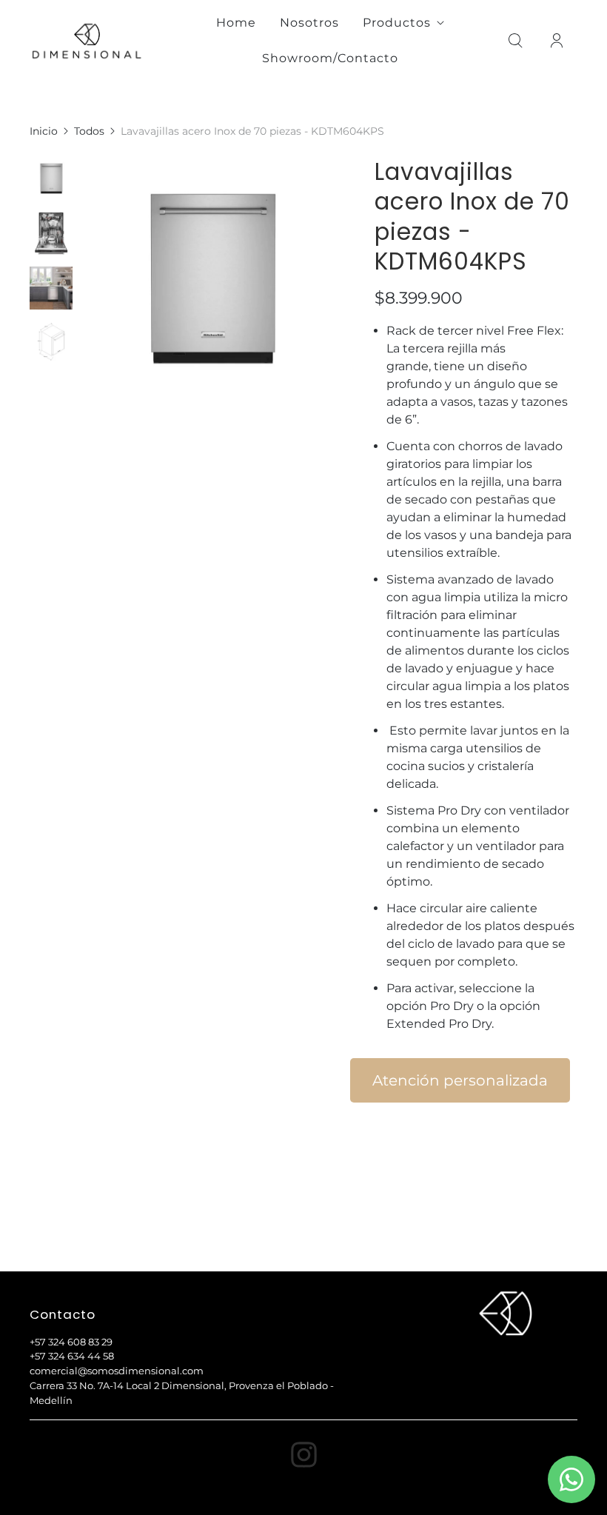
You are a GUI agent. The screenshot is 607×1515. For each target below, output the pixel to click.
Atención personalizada (460, 1080)
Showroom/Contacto (330, 58)
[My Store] (87, 41)
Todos (89, 131)
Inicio (44, 131)
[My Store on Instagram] (304, 1455)
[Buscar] (515, 40)
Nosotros (309, 23)
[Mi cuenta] (556, 40)
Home (236, 23)
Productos (397, 23)
